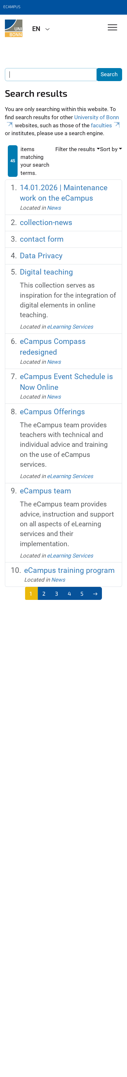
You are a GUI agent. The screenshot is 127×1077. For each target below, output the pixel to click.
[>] (95, 593)
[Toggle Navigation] (112, 28)
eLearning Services (70, 326)
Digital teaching (46, 272)
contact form (42, 239)
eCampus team (45, 491)
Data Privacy (41, 255)
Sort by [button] (109, 149)
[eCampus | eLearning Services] (13, 28)
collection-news (46, 222)
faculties (101, 125)
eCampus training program (69, 570)
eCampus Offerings (52, 411)
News (54, 208)
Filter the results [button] (75, 149)
